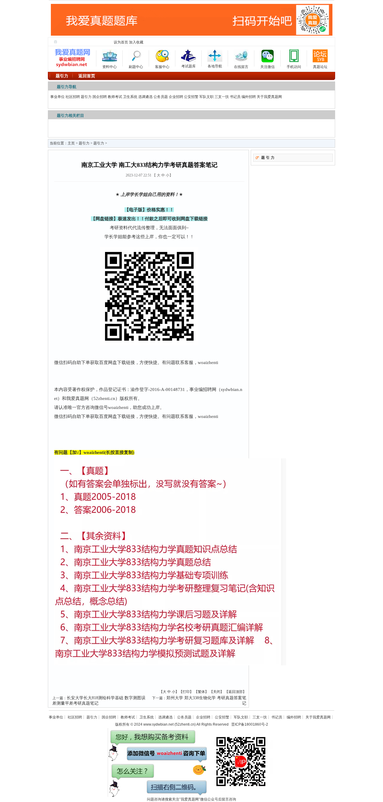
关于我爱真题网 (269, 97)
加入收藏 (136, 42)
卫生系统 (130, 97)
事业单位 (57, 97)
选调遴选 (145, 97)
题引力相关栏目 (70, 115)
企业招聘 (176, 97)
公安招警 (191, 97)
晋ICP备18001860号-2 (249, 724)
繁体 (201, 692)
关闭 (216, 692)
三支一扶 (222, 97)
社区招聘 (73, 97)
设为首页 (121, 42)
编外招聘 (248, 97)
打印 (186, 692)
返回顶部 (235, 692)
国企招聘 (99, 97)
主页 (71, 143)
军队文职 (206, 97)
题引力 (86, 97)
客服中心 (162, 66)
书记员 (235, 97)
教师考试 (115, 97)
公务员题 (160, 97)
